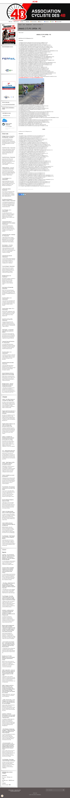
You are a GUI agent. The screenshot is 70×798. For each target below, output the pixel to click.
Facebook (47, 21)
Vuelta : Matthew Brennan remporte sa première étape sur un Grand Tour (8, 524)
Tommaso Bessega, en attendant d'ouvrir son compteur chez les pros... (8, 223)
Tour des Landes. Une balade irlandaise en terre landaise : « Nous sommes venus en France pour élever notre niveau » (8, 570)
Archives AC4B (58, 21)
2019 (24, 24)
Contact (52, 21)
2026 (22, 21)
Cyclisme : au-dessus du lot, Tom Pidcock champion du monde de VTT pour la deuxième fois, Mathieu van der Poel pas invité (8, 613)
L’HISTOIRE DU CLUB (6, 115)
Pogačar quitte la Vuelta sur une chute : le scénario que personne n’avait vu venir (8, 425)
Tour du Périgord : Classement (8, 266)
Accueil (11, 21)
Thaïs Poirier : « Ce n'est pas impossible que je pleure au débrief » (8, 331)
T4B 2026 (27, 21)
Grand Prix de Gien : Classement (8, 147)
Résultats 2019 (29, 24)
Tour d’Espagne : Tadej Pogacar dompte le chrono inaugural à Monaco (8, 537)
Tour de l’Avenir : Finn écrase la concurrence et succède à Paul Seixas (8, 488)
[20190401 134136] (31, 91)
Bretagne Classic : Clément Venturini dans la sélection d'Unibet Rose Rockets (7, 385)
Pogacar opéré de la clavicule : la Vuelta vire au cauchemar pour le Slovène (8, 412)
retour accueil (21, 32)
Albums (40, 21)
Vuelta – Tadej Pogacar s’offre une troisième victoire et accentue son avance (8, 463)
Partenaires (17, 21)
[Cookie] (2, 796)
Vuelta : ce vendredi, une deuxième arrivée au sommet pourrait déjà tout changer (8, 438)
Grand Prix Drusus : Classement (8, 157)
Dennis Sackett (34, 21)
